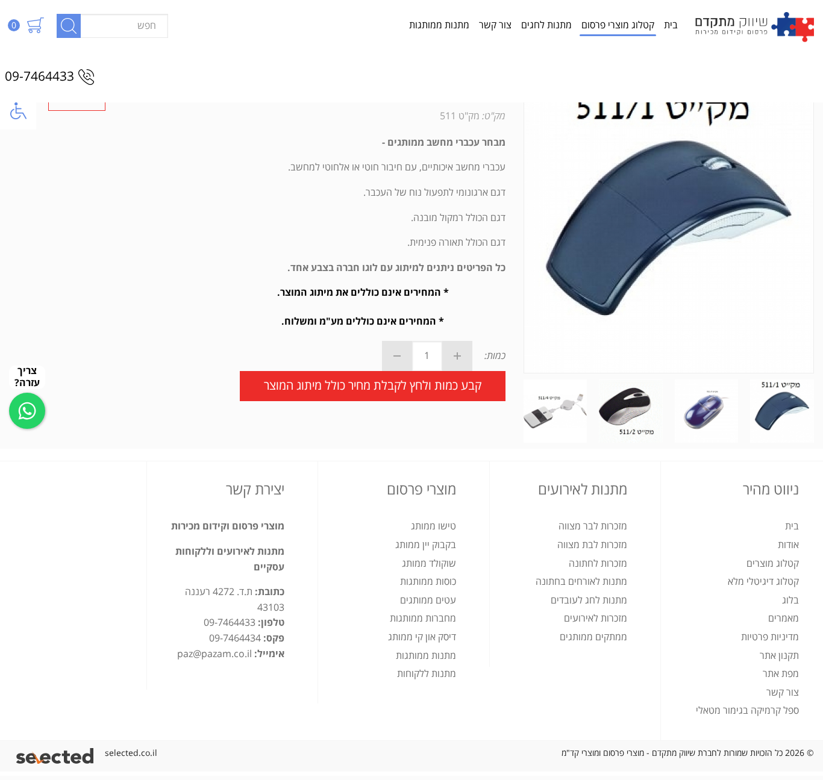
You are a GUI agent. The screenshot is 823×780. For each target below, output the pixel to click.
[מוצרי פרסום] (754, 25)
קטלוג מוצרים (772, 564)
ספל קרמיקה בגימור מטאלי (747, 711)
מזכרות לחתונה (598, 564)
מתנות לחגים (546, 25)
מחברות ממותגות (423, 619)
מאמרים (783, 619)
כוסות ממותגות (428, 582)
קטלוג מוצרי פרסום (617, 25)
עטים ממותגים (428, 600)
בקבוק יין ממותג (425, 545)
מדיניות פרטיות (770, 637)
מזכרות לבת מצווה (592, 545)
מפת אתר (781, 674)
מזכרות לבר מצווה (593, 526)
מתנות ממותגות (439, 25)
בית (671, 25)
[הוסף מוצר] (457, 356)
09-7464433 (39, 76)
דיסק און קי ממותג (422, 637)
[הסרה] (397, 356)
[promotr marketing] (57, 753)
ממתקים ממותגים (593, 637)
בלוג (790, 600)
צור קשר (495, 25)
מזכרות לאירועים (595, 619)
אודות (788, 545)
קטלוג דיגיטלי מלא (763, 582)
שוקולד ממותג (429, 564)
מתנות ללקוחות (426, 674)
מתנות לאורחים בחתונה (581, 582)
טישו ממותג (433, 526)
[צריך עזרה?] (27, 411)
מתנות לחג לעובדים (589, 600)
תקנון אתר (779, 656)
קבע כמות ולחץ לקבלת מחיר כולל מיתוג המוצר (372, 385)
